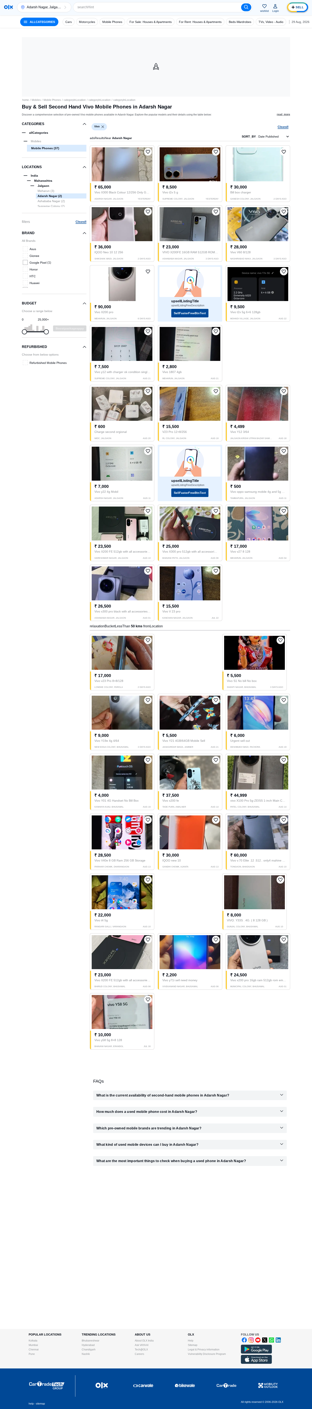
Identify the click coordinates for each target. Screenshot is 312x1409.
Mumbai (33, 1345)
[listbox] (102, 126)
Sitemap (192, 1345)
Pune (32, 1354)
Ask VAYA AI (141, 1345)
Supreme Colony (51, 206)
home (25, 100)
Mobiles (36, 100)
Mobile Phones (52, 100)
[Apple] (256, 1362)
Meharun (46, 191)
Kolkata (33, 1340)
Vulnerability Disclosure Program (207, 1354)
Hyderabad (88, 1345)
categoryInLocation (75, 100)
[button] (65, 7)
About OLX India (144, 1340)
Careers (139, 1354)
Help (190, 1340)
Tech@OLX (141, 1349)
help (31, 1403)
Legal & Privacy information (203, 1349)
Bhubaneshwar (90, 1340)
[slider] (24, 331)
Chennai (34, 1349)
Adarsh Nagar (50, 196)
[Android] (256, 1352)
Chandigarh (89, 1349)
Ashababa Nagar (51, 201)
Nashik (86, 1354)
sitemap (40, 1403)
